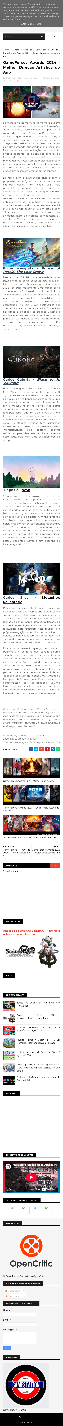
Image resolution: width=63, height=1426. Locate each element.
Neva (26, 490)
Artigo (16, 49)
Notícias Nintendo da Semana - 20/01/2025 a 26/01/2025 (38, 1029)
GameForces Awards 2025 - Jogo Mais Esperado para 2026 (31, 809)
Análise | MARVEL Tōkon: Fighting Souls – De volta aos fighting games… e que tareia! (38, 1067)
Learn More (27, 24)
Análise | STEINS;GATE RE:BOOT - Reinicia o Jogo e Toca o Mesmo (38, 1017)
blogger (55, 866)
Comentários (14, 1296)
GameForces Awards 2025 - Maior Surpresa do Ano (30, 837)
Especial (27, 49)
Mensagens (13, 1291)
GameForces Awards (47, 49)
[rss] (20, 1417)
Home (6, 49)
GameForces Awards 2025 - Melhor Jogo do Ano (29, 781)
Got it (40, 24)
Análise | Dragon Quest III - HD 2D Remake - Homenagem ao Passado (38, 1041)
